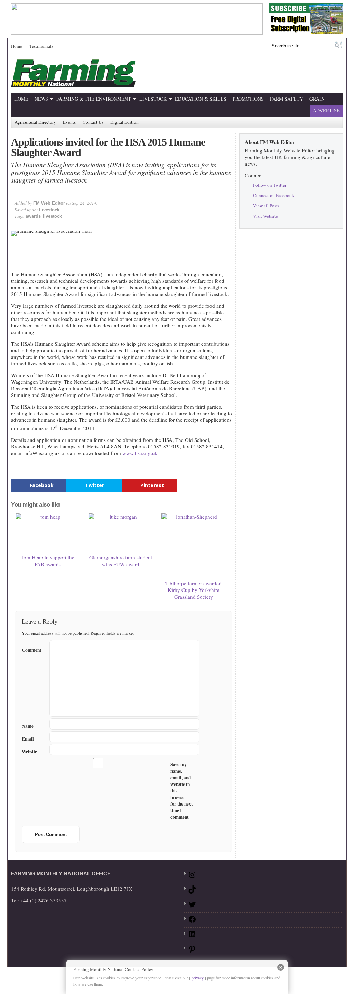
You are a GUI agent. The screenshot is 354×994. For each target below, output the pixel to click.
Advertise (326, 110)
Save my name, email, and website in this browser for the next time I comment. (181, 790)
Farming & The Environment (93, 98)
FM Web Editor (49, 203)
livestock (52, 216)
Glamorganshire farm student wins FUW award (120, 561)
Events (69, 122)
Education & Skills (200, 98)
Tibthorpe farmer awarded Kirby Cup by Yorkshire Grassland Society (193, 590)
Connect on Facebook (273, 195)
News (41, 98)
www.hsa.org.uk (140, 452)
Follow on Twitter (269, 185)
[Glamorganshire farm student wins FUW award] (120, 532)
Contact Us (93, 122)
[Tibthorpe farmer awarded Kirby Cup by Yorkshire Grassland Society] (193, 545)
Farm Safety (286, 98)
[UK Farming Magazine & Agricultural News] (73, 83)
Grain (317, 98)
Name (28, 726)
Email (28, 739)
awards (33, 216)
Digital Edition (124, 122)
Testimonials (41, 46)
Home (16, 46)
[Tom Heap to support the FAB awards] (48, 532)
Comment (31, 648)
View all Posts (266, 206)
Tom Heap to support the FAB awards (47, 561)
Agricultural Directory (35, 122)
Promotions (248, 98)
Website (29, 752)
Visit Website (265, 216)
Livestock (153, 98)
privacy (198, 978)
